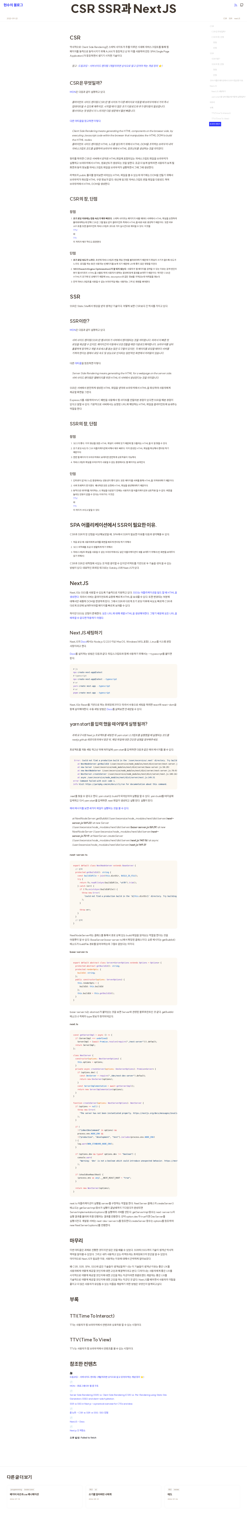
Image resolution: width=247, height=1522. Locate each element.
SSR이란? (216, 59)
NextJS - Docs (77, 1421)
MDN (73, 92)
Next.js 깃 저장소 (77, 1430)
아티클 (78, 363)
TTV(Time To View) (220, 118)
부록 (211, 107)
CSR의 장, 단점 (218, 37)
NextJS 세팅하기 (219, 91)
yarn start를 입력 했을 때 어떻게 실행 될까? (229, 97)
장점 (215, 42)
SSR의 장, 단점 (218, 64)
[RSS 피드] (235, 5)
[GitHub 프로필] (241, 5)
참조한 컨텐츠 (215, 124)
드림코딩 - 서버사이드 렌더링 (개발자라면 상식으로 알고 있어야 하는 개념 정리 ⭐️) (120, 66)
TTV (75, 230)
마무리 (212, 102)
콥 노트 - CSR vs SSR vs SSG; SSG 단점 (89, 1412)
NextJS (213, 86)
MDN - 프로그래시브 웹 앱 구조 (84, 1385)
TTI (74, 237)
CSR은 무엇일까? (219, 31)
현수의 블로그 (13, 5)
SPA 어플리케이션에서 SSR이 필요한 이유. (227, 80)
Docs (84, 641)
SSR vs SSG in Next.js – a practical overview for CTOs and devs (101, 1403)
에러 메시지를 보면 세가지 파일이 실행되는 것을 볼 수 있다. (99, 808)
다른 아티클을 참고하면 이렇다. (85, 121)
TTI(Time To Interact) (221, 113)
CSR (212, 26)
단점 (215, 48)
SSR (212, 53)
